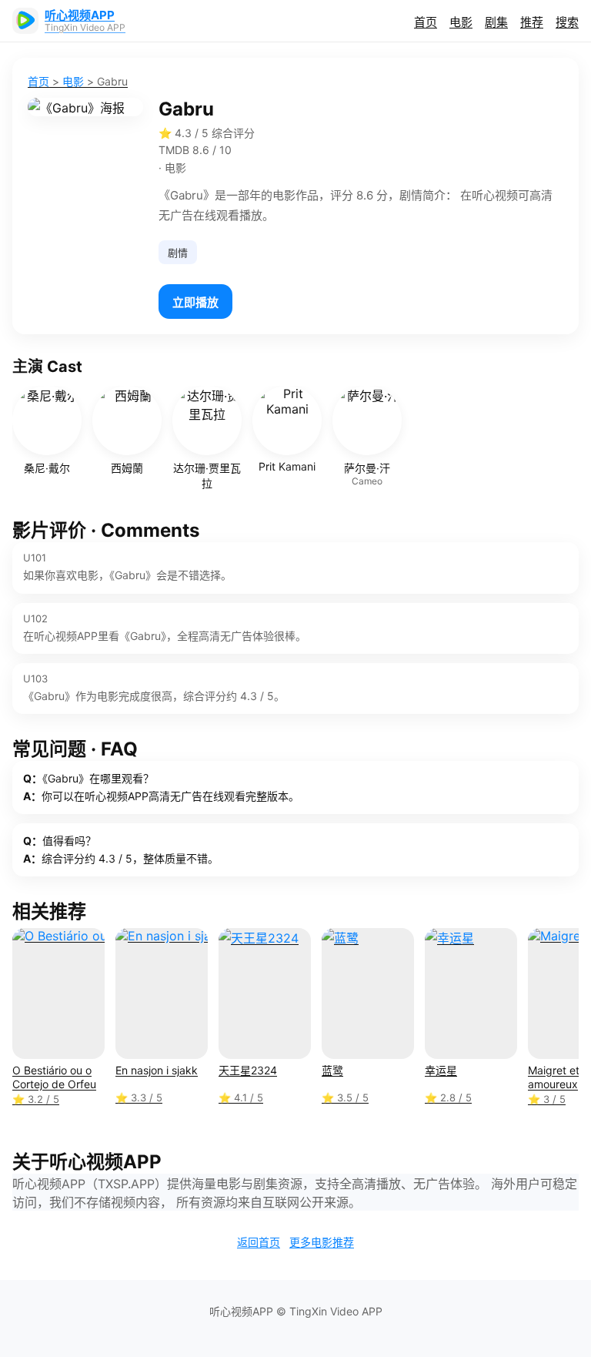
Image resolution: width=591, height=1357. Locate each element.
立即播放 (195, 302)
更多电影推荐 (321, 1241)
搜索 (567, 22)
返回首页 (258, 1241)
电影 (460, 22)
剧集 (496, 22)
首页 (425, 22)
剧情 (178, 252)
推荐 (531, 22)
